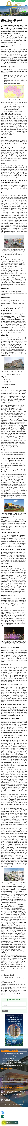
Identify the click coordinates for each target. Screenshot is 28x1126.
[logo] (14, 3)
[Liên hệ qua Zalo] (2, 1114)
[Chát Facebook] (2, 1118)
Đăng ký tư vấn (15, 1000)
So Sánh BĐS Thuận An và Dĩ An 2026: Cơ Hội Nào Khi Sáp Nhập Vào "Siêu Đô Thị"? (13, 991)
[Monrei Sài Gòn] (14, 1045)
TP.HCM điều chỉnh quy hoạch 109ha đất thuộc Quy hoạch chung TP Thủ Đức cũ (13, 988)
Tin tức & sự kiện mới (7, 975)
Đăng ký (5, 1010)
